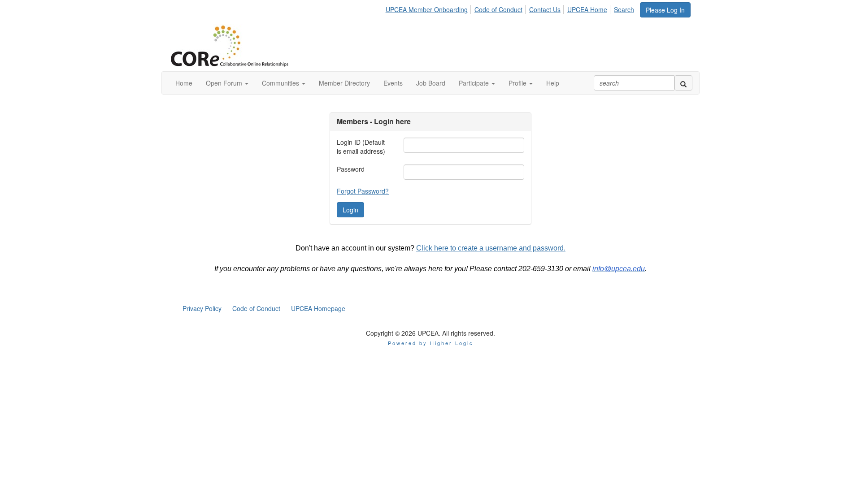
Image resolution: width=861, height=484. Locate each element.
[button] (227, 83)
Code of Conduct (498, 9)
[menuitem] (429, 8)
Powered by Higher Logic (431, 342)
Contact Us (545, 9)
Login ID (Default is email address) (361, 147)
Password (351, 168)
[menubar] (512, 8)
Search (624, 9)
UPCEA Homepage (318, 308)
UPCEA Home (587, 9)
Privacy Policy (202, 308)
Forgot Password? (363, 190)
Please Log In (665, 9)
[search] (683, 83)
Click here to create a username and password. (490, 248)
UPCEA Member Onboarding (427, 9)
